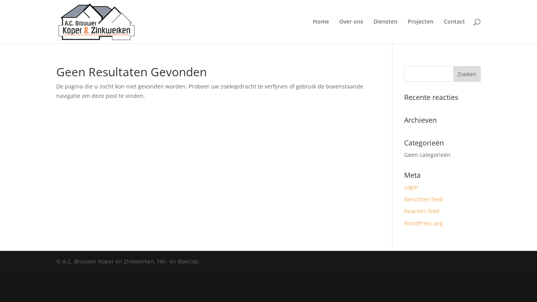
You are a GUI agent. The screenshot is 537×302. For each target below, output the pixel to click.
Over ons (351, 22)
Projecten (421, 22)
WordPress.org (423, 223)
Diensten (385, 22)
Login (411, 187)
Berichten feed (423, 199)
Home (321, 22)
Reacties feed (422, 211)
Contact (454, 22)
